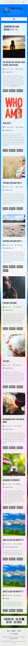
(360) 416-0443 (15, 638)
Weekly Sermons (9, 72)
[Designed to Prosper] (14, 475)
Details (5, 90)
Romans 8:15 (14, 85)
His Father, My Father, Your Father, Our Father (14, 63)
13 (19, 619)
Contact (19, 631)
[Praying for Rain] (14, 298)
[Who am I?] (14, 118)
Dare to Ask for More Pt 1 (13, 591)
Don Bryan (20, 69)
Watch (13, 90)
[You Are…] (14, 356)
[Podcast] (12, 633)
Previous (8, 619)
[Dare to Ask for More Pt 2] (14, 535)
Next (18, 622)
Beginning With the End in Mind (13, 420)
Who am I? (7, 123)
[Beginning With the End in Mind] (14, 414)
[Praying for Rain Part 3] (14, 177)
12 (16, 619)
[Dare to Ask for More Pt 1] (14, 586)
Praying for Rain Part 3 (12, 182)
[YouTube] (17, 633)
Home (8, 631)
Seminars (7, 547)
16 (10, 622)
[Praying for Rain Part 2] (14, 236)
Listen (20, 90)
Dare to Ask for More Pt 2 (13, 539)
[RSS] (10, 633)
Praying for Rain (9, 302)
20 (14, 622)
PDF (6, 270)
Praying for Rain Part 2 (12, 241)
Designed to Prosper (11, 480)
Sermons (13, 631)
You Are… (6, 361)
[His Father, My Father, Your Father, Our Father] (14, 57)
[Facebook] (15, 633)
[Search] (23, 2)
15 (7, 622)
